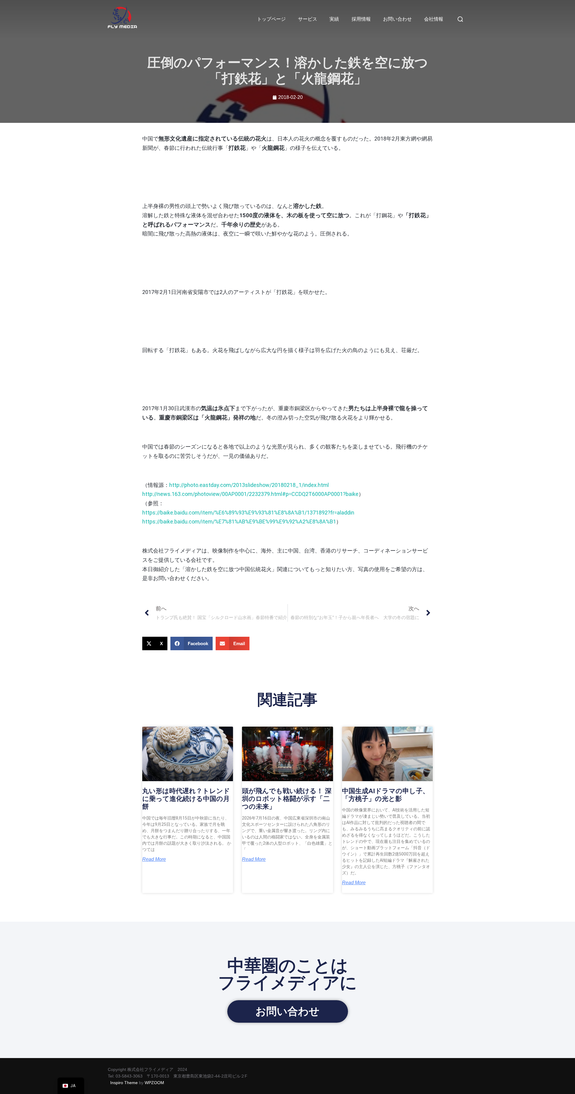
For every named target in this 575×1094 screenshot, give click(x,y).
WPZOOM (154, 1082)
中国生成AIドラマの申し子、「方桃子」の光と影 (385, 794)
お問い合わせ (397, 19)
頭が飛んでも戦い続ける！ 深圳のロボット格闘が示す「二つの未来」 (287, 799)
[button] (154, 643)
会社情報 (433, 19)
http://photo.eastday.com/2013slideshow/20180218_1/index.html (249, 485)
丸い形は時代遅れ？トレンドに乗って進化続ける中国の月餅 (186, 799)
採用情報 (361, 19)
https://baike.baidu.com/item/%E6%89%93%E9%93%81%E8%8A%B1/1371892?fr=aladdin (248, 512)
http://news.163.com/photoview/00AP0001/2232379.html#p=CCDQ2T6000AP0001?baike (250, 494)
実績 (334, 19)
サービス (307, 19)
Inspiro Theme (124, 1082)
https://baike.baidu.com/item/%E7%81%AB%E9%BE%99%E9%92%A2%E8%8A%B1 (239, 521)
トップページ (271, 19)
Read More (154, 859)
